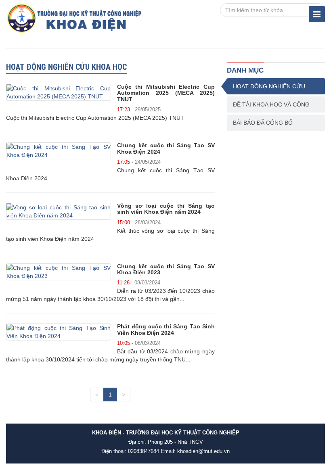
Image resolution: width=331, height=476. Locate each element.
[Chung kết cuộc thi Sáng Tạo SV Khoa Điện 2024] (58, 150)
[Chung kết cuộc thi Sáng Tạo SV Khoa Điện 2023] (58, 271)
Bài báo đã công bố (263, 122)
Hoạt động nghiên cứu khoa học (269, 88)
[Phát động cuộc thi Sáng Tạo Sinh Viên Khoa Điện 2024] (58, 332)
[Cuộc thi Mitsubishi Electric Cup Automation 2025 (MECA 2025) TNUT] (58, 92)
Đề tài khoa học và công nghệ (271, 107)
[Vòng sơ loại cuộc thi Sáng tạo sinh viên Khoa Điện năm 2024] (58, 211)
